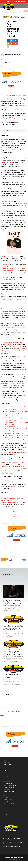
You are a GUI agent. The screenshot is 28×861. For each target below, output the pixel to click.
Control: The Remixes (16, 464)
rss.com (24, 118)
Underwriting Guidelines (9, 791)
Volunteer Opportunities (9, 811)
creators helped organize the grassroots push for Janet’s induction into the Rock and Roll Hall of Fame (13, 385)
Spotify (9, 118)
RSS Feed (14, 120)
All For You (5, 466)
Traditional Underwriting (9, 787)
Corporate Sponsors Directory (10, 785)
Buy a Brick (6, 797)
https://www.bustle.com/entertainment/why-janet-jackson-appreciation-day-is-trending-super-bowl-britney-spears (16, 431)
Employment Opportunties (9, 814)
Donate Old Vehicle (8, 810)
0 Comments (6, 66)
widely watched (8, 256)
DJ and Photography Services (10, 789)
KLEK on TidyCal (7, 764)
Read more (16, 611)
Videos (5, 768)
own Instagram (20, 374)
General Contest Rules (8, 776)
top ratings (7, 264)
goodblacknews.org (6, 479)
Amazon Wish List (7, 801)
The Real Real (10, 325)
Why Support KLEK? (8, 783)
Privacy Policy (6, 774)
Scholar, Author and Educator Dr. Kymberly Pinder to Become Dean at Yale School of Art (13, 676)
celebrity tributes (7, 279)
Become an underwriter (14, 13)
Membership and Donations (9, 803)
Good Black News (17, 54)
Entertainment (7, 62)
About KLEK (6, 762)
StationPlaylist (16, 859)
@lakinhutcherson (21, 95)
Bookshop (23, 452)
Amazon (18, 452)
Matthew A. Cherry (7, 162)
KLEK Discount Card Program (10, 799)
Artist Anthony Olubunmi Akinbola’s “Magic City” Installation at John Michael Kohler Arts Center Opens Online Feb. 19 (13, 602)
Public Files (6, 772)
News (5, 766)
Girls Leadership (16, 328)
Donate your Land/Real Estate (10, 816)
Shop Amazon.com (8, 807)
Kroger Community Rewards (10, 805)
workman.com (11, 452)
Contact (5, 770)
